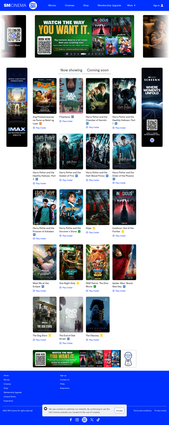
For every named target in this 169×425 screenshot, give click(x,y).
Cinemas (69, 5)
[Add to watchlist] (53, 80)
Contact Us (64, 380)
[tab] (71, 54)
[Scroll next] (137, 36)
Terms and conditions (142, 410)
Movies (52, 5)
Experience (8, 401)
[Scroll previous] (32, 36)
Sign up (63, 375)
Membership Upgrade (109, 5)
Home (6, 375)
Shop (86, 5)
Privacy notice (160, 410)
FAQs (62, 384)
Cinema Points (10, 397)
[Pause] (67, 53)
